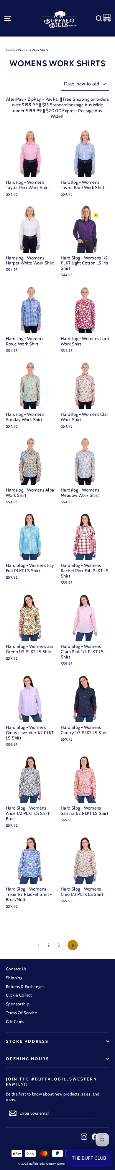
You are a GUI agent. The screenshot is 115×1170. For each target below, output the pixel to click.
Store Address (27, 1041)
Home (10, 50)
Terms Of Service (21, 1012)
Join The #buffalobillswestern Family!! (51, 1082)
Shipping (14, 977)
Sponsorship (17, 1004)
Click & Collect (19, 995)
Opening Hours (27, 1058)
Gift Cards (15, 1021)
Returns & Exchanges (25, 986)
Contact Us (16, 969)
